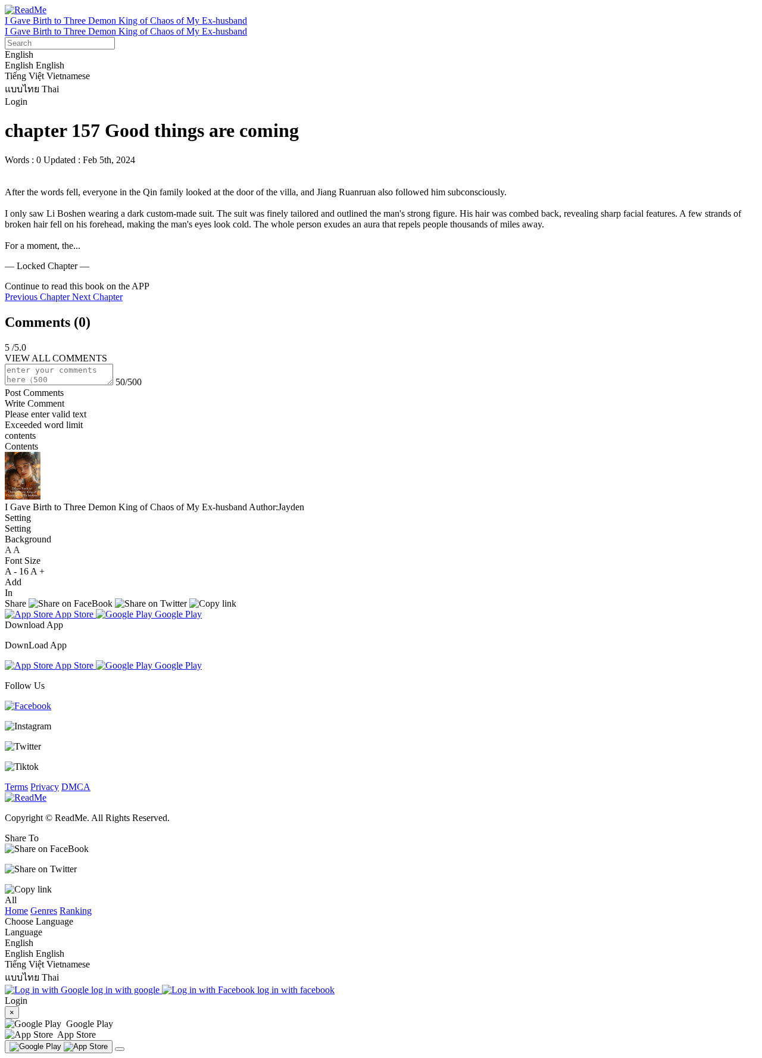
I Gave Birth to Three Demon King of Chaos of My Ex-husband (126, 20)
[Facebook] (28, 706)
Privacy (44, 787)
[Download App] (59, 1046)
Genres (43, 911)
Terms (16, 787)
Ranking (76, 911)
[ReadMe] (25, 10)
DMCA (75, 787)
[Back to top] (119, 1049)
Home (16, 911)
